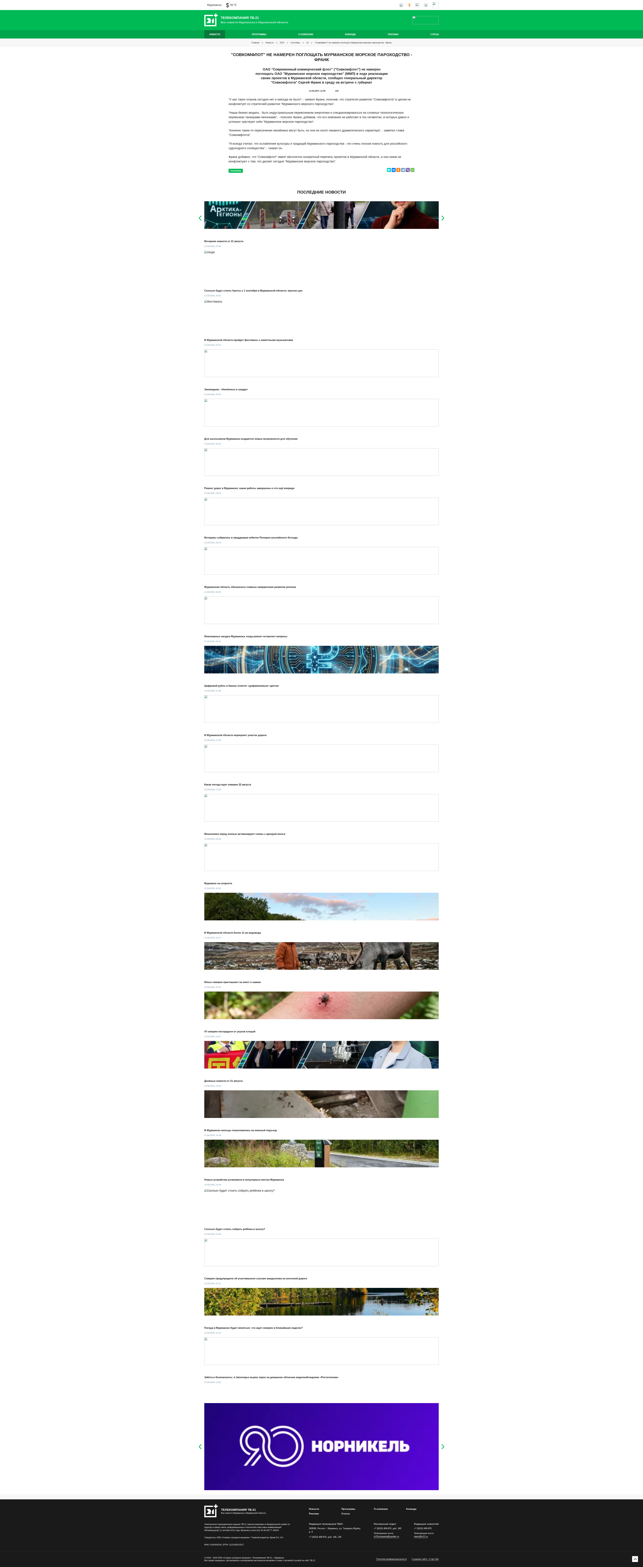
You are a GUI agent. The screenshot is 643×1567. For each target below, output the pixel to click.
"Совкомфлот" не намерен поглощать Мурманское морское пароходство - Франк (353, 43)
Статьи (434, 34)
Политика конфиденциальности (391, 1559)
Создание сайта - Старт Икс (425, 1559)
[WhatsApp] (412, 170)
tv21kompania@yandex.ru (386, 1536)
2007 (282, 43)
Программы (259, 34)
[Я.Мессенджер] (389, 170)
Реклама (393, 34)
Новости (214, 34)
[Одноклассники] (398, 170)
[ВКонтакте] (394, 170)
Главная (255, 43)
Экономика (235, 171)
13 (307, 43)
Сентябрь (295, 43)
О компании (305, 34)
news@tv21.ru (421, 1536)
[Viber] (408, 170)
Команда (350, 34)
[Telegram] (403, 170)
